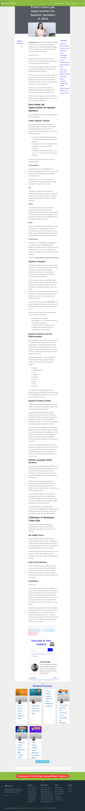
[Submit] (50, 649)
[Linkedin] (10, 795)
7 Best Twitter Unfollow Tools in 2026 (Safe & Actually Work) (35, 750)
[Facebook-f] (7, 795)
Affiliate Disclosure (52, 808)
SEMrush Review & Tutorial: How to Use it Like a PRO (65, 90)
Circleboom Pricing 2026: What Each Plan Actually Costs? (21, 750)
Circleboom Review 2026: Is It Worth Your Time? (64, 46)
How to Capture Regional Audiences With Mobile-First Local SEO (49, 698)
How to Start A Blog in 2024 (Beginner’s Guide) (65, 72)
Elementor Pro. (36, 808)
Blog (67, 3)
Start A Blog (59, 3)
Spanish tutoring (41, 179)
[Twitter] (5, 795)
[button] (83, 3)
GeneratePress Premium (25, 808)
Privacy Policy (45, 808)
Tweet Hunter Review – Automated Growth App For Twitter (64, 81)
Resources (75, 3)
